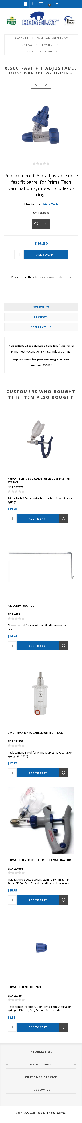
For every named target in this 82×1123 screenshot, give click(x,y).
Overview (41, 307)
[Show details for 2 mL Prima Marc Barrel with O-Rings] (41, 693)
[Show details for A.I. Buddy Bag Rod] (41, 566)
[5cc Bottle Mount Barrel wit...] (46, 84)
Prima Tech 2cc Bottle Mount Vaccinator (39, 860)
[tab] (41, 307)
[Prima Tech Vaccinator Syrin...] (36, 84)
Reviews (41, 317)
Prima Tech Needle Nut (25, 987)
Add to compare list (45, 224)
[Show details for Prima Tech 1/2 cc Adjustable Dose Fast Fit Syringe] (41, 439)
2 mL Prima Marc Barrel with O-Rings (35, 733)
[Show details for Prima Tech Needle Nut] (41, 947)
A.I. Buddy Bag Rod (21, 605)
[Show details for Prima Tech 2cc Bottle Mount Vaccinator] (41, 820)
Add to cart (45, 254)
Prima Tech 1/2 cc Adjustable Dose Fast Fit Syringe (39, 480)
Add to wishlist (36, 224)
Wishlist (41, 4)
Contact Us (41, 327)
